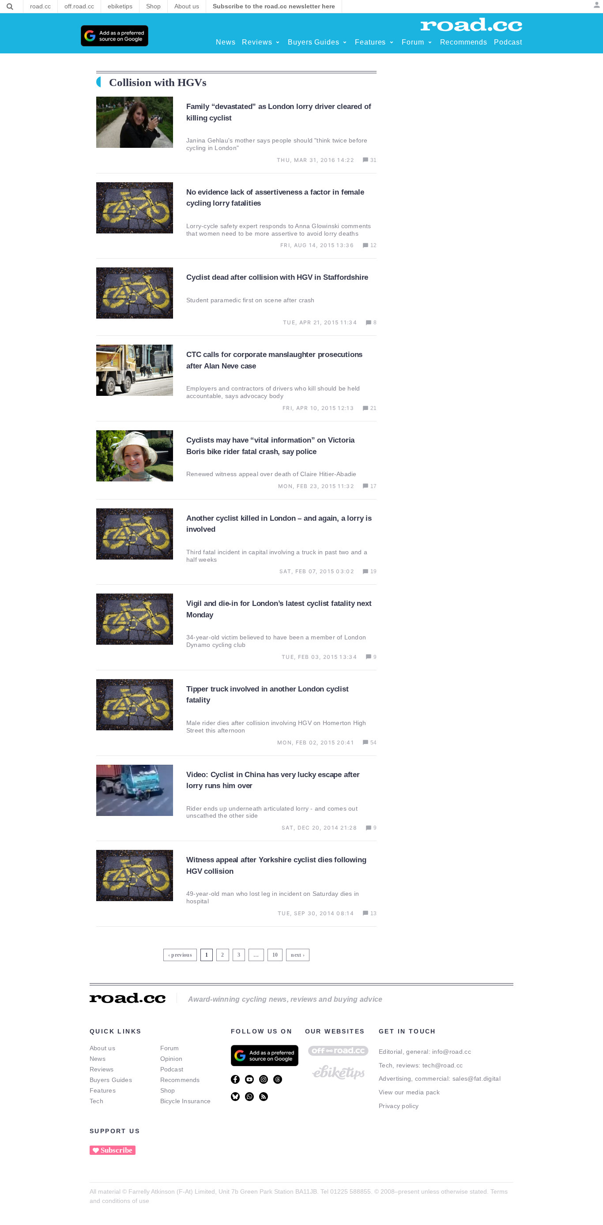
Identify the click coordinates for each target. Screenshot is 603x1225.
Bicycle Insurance (185, 1101)
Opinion (171, 1058)
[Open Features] (391, 42)
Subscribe (116, 1150)
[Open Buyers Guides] (344, 42)
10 (276, 953)
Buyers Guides (111, 1079)
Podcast (172, 1069)
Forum (169, 1048)
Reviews (102, 1069)
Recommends (180, 1079)
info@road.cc (451, 1051)
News (98, 1058)
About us (102, 1048)
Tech (96, 1101)
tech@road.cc (442, 1065)
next (296, 955)
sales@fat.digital (476, 1078)
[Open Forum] (429, 42)
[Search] (10, 6)
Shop (167, 1090)
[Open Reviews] (277, 42)
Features (103, 1090)
